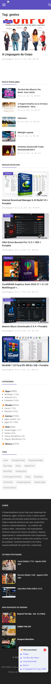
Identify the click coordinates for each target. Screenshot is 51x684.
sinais (5, 460)
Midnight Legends (25, 132)
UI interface (8, 482)
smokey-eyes (21, 471)
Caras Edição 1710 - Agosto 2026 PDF (32, 562)
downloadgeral (8, 59)
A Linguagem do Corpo (17, 54)
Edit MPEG (7, 471)
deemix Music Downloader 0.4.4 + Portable (24, 326)
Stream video (39, 482)
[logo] (27, 5)
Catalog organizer (23, 482)
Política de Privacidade (18, 672)
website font (29, 466)
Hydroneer (22, 118)
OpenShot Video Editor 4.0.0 (30, 589)
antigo (27, 476)
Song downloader (36, 460)
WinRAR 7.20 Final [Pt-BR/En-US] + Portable (25, 365)
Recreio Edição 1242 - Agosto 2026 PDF (33, 576)
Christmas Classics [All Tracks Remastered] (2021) (31, 148)
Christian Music (9, 487)
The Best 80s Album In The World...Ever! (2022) (29, 90)
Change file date (18, 460)
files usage (7, 466)
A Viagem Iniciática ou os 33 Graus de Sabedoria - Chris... (33, 105)
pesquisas (38, 476)
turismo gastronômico (12, 476)
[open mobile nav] (4, 5)
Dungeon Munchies (25, 639)
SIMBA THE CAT (24, 626)
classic (18, 466)
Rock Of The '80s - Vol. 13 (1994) (31, 614)
